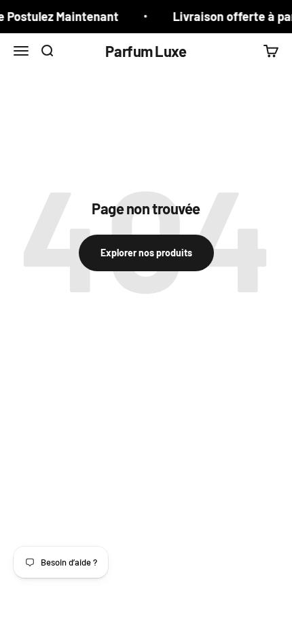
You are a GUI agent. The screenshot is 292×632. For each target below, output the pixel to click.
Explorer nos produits (146, 252)
